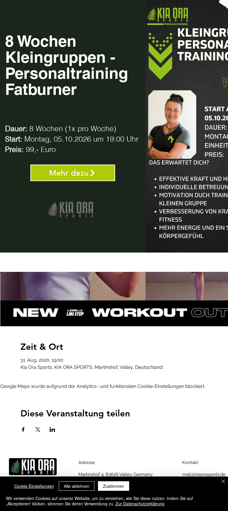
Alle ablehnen (76, 486)
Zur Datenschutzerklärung (139, 504)
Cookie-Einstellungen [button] (34, 486)
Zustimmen (113, 486)
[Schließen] (223, 482)
